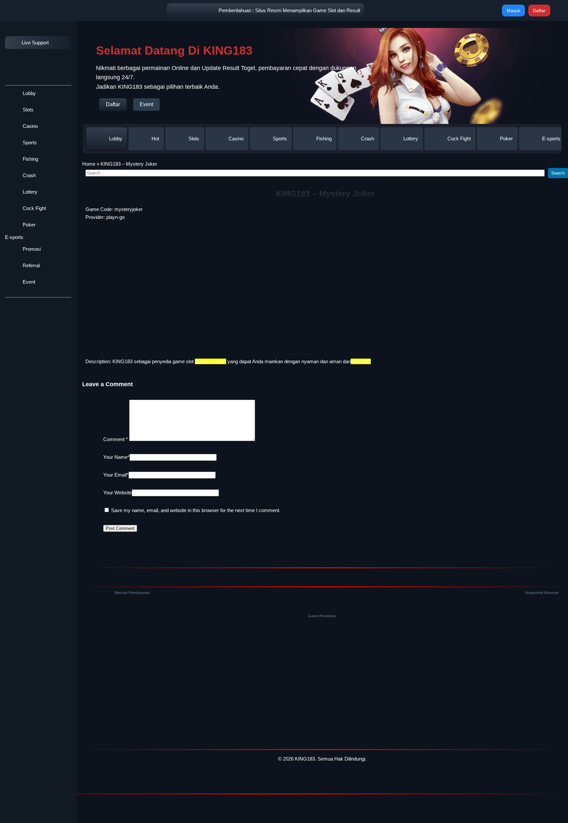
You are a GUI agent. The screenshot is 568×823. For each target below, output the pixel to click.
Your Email (116, 475)
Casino (29, 126)
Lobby (28, 93)
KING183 (122, 361)
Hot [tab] (155, 138)
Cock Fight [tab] (459, 138)
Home (88, 164)
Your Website (117, 492)
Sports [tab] (280, 138)
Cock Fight (33, 208)
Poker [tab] (506, 138)
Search (558, 173)
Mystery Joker (210, 361)
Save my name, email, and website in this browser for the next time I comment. (195, 510)
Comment (115, 439)
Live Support (35, 42)
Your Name (116, 457)
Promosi (31, 249)
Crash (28, 175)
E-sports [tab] (551, 138)
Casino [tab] (236, 138)
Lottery (29, 192)
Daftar (539, 10)
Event (28, 282)
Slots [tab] (193, 138)
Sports (29, 142)
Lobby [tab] (115, 138)
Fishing (29, 159)
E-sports (14, 237)
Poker (28, 224)
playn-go (115, 217)
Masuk (513, 10)
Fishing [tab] (324, 138)
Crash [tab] (367, 138)
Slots (27, 109)
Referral (30, 265)
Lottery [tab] (410, 138)
